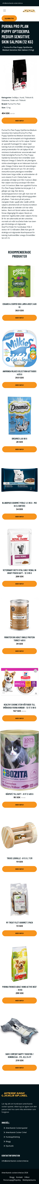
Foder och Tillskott (18, 100)
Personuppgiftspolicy (12, 1180)
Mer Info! (19, 121)
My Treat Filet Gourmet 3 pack (19, 922)
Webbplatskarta (29, 1180)
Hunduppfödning (13, 1137)
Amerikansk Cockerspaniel (16, 1128)
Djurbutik (9, 18)
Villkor (27, 1177)
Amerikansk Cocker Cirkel (16, 1132)
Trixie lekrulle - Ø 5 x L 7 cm (19, 858)
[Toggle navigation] (4, 11)
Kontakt (19, 1177)
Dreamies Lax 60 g (19, 438)
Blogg (8, 1141)
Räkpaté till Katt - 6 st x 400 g (19, 794)
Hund (22, 97)
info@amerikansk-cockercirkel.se (12, 3)
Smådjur (15, 97)
